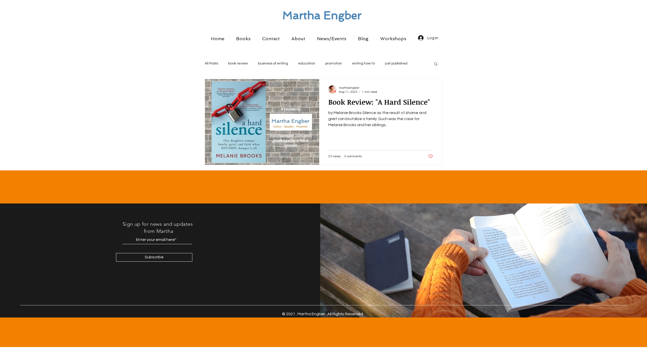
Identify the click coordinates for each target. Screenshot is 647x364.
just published (396, 63)
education (306, 63)
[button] (243, 38)
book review (238, 63)
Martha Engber (322, 15)
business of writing (273, 63)
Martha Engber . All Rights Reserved (330, 314)
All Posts (211, 63)
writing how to (363, 63)
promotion (333, 63)
